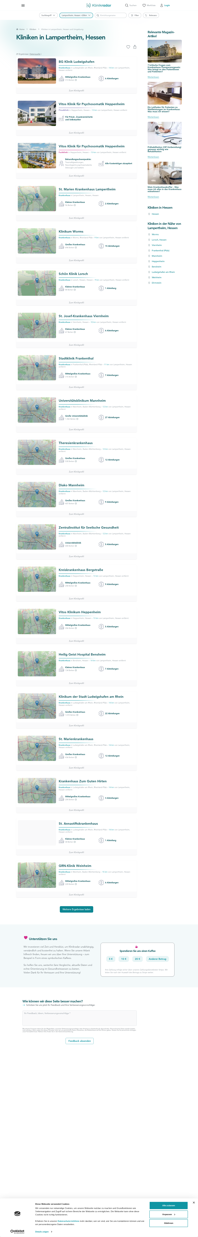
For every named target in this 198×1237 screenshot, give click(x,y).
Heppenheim (158, 261)
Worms (155, 234)
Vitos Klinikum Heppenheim (80, 612)
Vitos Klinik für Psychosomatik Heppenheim (92, 104)
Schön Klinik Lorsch (73, 274)
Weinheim (156, 277)
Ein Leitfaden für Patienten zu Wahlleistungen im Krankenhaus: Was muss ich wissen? (164, 109)
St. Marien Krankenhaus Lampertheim (87, 189)
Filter (137, 15)
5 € (111, 958)
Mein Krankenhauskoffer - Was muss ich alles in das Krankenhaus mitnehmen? (164, 189)
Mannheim (157, 256)
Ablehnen (168, 1223)
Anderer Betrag (157, 958)
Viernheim (157, 245)
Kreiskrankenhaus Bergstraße (81, 570)
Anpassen (167, 1214)
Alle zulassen (168, 1205)
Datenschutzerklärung (65, 1032)
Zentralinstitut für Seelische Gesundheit (89, 527)
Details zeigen (42, 1232)
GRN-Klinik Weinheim (75, 866)
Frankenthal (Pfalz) (160, 250)
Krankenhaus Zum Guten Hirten (83, 781)
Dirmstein (156, 283)
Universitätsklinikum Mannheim (82, 401)
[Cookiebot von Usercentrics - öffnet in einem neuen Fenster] (17, 1232)
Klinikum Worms (71, 231)
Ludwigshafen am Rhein (163, 272)
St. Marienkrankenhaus (76, 739)
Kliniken (33, 29)
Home (22, 29)
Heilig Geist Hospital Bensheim (82, 654)
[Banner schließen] (194, 1203)
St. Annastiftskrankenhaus (78, 823)
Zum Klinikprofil (76, 90)
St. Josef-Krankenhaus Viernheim (84, 316)
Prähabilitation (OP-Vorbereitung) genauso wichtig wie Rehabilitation (164, 149)
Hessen (155, 214)
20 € (137, 958)
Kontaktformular (32, 1032)
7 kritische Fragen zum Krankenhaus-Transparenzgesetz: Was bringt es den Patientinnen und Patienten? (164, 68)
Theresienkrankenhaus (76, 443)
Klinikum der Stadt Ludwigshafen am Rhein (91, 697)
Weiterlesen (153, 77)
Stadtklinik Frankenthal (76, 358)
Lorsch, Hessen (159, 239)
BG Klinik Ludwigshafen (76, 62)
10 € (123, 958)
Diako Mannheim (71, 485)
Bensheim (156, 266)
